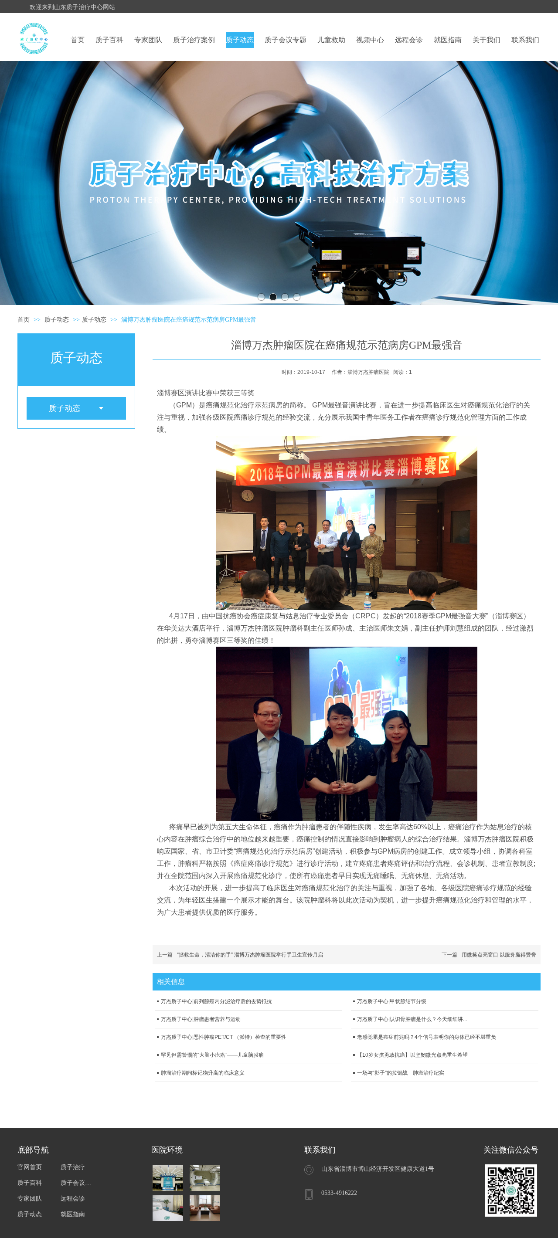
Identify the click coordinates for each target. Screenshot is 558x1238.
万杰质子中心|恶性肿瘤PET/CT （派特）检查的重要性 (223, 1037)
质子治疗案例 (77, 1167)
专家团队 (29, 1198)
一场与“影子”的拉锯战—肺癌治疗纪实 (400, 1073)
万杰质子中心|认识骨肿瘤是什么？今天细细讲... (412, 1019)
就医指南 (73, 1214)
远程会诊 (73, 1198)
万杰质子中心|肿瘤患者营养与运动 (201, 1019)
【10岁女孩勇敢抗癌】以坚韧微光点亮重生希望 (412, 1055)
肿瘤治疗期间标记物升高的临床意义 (203, 1073)
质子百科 (29, 1183)
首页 (23, 319)
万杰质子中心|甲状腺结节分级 (391, 1001)
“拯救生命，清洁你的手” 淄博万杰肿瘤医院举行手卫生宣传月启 (250, 955)
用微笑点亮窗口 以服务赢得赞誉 (499, 955)
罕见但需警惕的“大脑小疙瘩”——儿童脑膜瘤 (212, 1055)
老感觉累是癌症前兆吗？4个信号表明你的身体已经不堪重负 (426, 1037)
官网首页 (29, 1167)
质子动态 (57, 319)
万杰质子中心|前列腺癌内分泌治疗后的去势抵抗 (216, 1001)
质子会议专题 (77, 1183)
